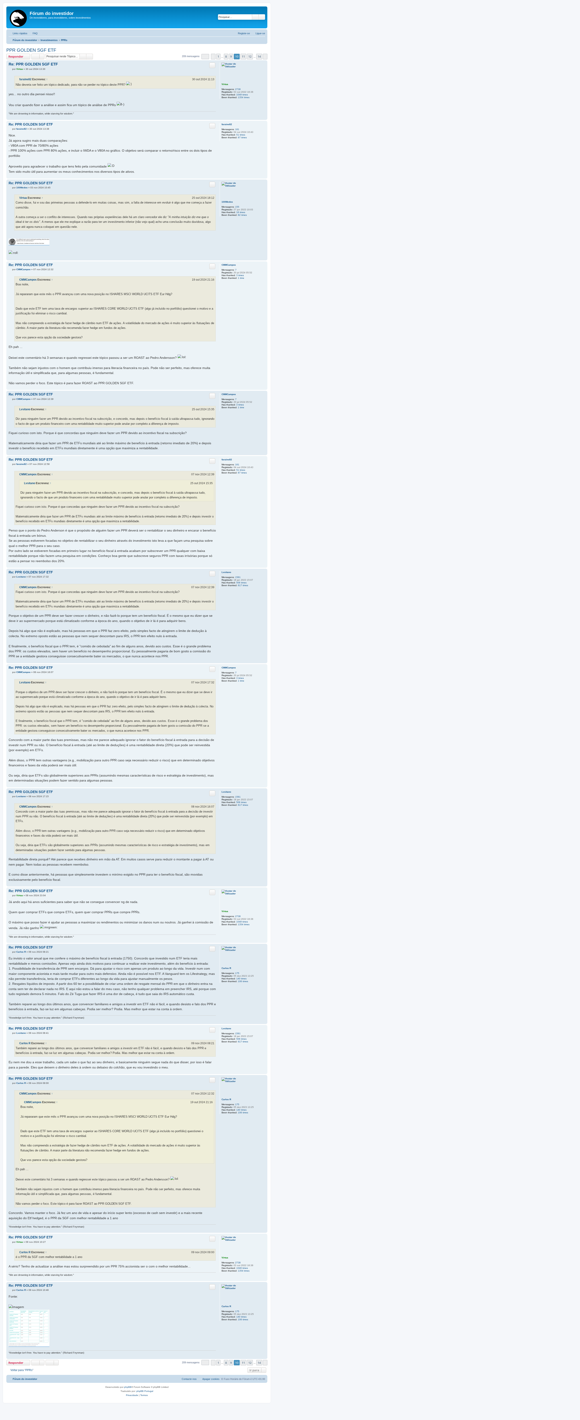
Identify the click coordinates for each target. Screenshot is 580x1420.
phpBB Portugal (144, 1391)
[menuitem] (33, 33)
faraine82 (25, 79)
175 (237, 973)
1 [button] (218, 56)
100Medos (227, 202)
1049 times (242, 94)
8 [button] (226, 56)
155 (237, 207)
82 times (242, 215)
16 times (240, 212)
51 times (240, 135)
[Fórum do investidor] (18, 17)
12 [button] (249, 56)
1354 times (243, 97)
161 (237, 129)
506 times (241, 582)
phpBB (127, 1387)
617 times (243, 585)
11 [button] (243, 56)
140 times (241, 978)
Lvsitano (24, 409)
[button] (205, 56)
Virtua (225, 84)
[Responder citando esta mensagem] (212, 65)
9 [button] (231, 56)
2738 (238, 89)
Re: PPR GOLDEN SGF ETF (33, 64)
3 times (240, 275)
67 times (242, 137)
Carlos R (226, 968)
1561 (238, 577)
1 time (241, 278)
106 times (243, 981)
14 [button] (259, 56)
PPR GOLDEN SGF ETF (31, 50)
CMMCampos (229, 265)
